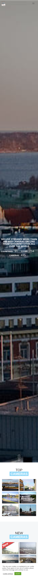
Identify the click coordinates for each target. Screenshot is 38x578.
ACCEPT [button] (18, 573)
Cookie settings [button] (8, 574)
